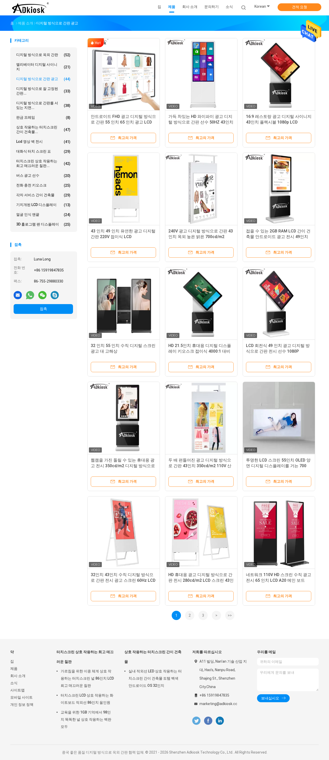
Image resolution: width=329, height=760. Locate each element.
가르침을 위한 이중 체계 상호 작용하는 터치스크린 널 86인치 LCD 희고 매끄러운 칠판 (87, 678)
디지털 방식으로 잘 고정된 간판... (43, 91)
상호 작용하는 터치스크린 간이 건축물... (43, 129)
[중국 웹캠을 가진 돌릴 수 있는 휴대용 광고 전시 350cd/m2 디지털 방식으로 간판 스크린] (124, 418)
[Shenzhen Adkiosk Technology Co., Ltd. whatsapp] (30, 295)
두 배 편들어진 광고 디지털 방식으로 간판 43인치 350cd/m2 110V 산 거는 (199, 466)
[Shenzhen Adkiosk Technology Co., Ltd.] (30, 8)
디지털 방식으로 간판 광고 (43, 79)
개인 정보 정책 (21, 704)
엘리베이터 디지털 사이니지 (43, 66)
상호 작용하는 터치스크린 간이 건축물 (152, 657)
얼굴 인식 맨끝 (43, 214)
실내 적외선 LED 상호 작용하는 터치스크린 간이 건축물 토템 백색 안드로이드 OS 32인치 (155, 678)
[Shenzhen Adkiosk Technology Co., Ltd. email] (18, 295)
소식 (13, 683)
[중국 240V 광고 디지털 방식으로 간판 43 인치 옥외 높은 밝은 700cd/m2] (201, 189)
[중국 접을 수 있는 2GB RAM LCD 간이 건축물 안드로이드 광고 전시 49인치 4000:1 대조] (279, 189)
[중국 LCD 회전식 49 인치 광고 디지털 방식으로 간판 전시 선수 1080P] (279, 303)
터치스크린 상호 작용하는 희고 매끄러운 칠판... (43, 163)
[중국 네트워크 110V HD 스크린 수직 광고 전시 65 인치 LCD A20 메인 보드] (279, 532)
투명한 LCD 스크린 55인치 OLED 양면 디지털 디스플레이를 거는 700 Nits (278, 466)
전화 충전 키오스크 (43, 185)
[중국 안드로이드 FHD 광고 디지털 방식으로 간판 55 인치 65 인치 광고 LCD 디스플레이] (124, 74)
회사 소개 (17, 676)
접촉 (43, 309)
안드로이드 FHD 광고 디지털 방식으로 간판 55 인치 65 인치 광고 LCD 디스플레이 (123, 122)
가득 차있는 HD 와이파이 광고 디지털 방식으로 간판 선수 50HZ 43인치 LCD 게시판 (200, 122)
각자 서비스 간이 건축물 (43, 195)
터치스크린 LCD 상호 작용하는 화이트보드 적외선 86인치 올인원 (87, 699)
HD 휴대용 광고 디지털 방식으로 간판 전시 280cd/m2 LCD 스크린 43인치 (201, 580)
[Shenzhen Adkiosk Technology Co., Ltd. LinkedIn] (220, 720)
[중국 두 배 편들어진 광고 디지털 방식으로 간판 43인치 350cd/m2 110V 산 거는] (201, 418)
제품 (13, 669)
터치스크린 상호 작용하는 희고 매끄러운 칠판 (85, 657)
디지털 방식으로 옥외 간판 (43, 55)
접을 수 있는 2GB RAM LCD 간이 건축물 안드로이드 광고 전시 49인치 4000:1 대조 (278, 237)
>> (230, 615)
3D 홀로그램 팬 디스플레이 (43, 224)
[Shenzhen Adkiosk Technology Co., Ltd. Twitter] (196, 720)
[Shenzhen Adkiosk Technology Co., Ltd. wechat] (42, 295)
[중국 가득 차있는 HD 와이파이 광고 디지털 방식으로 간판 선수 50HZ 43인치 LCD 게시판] (201, 74)
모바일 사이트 (21, 697)
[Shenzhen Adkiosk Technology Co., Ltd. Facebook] (208, 720)
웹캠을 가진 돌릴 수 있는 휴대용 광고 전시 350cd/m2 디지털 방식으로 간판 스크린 (123, 466)
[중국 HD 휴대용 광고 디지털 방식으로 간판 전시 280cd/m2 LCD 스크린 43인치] (201, 532)
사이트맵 (17, 690)
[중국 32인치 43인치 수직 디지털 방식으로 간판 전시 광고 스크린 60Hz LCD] (124, 532)
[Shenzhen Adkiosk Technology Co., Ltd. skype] (55, 295)
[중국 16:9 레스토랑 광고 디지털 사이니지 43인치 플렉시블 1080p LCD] (279, 74)
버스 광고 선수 (43, 175)
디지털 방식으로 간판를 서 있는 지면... (43, 105)
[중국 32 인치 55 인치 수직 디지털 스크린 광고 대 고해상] (124, 303)
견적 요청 (299, 7)
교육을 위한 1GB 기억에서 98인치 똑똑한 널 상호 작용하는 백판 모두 (86, 719)
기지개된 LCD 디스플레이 (43, 205)
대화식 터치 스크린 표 (43, 151)
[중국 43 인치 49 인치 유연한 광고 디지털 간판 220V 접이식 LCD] (124, 189)
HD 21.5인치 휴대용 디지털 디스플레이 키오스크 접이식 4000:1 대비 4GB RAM (199, 351)
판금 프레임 (43, 117)
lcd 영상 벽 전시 (43, 141)
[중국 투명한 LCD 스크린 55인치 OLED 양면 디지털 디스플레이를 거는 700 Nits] (279, 418)
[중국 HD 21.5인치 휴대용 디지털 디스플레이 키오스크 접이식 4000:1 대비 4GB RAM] (201, 303)
